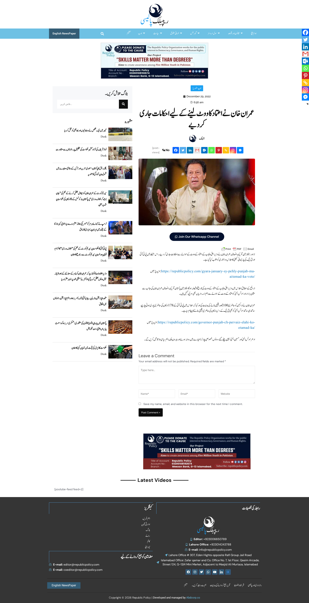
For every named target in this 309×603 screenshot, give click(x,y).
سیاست (156, 33)
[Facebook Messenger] (240, 150)
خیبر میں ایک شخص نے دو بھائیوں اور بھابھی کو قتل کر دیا (85, 130)
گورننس (193, 33)
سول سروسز (212, 33)
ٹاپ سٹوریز (196, 88)
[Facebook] (176, 150)
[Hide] (307, 104)
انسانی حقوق (174, 33)
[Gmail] (197, 150)
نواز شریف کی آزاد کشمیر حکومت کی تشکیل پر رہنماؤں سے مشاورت (81, 149)
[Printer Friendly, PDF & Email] (237, 249)
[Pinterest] (218, 150)
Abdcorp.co (193, 597)
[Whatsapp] (211, 150)
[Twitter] (183, 150)
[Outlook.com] (204, 150)
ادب (140, 33)
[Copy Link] (226, 150)
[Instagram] (233, 150)
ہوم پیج (253, 33)
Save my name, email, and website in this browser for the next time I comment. (193, 404)
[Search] (123, 104)
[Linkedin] (190, 150)
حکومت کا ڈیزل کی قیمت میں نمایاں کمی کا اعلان (89, 348)
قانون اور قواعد (234, 33)
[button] (102, 34)
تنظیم (129, 33)
